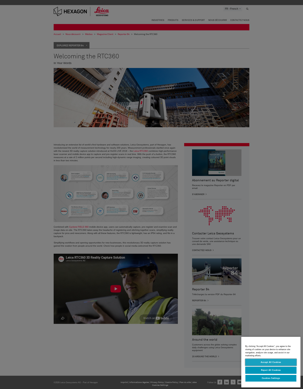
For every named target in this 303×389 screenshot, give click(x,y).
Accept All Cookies (271, 362)
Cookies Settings (271, 378)
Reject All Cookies (271, 370)
